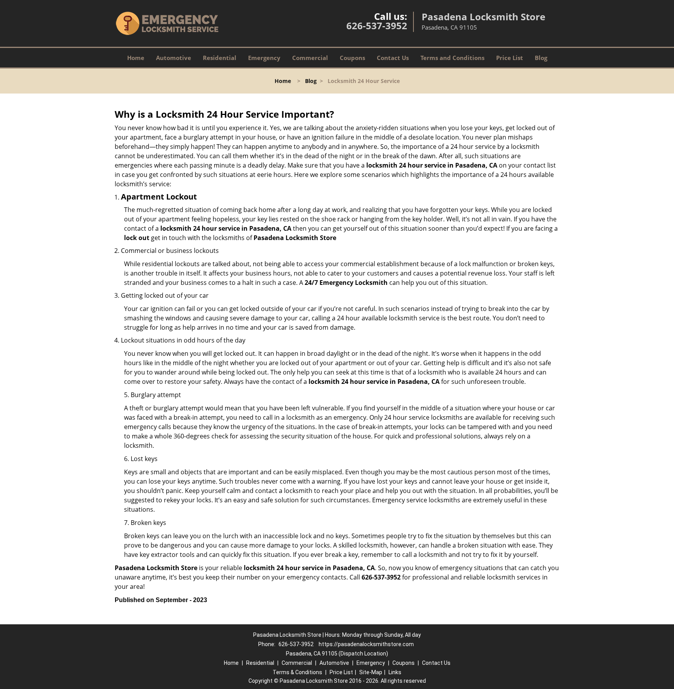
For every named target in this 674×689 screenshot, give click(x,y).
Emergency (264, 58)
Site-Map (370, 672)
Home (135, 58)
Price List (509, 58)
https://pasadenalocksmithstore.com (366, 644)
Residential (219, 58)
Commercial (310, 58)
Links (394, 672)
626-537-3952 (376, 25)
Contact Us (393, 58)
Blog (541, 58)
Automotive (173, 58)
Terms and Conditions (452, 58)
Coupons (352, 58)
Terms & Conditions (297, 672)
